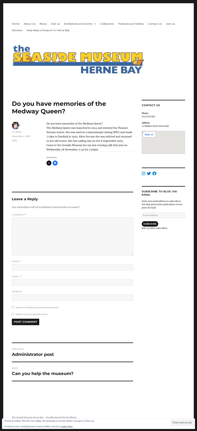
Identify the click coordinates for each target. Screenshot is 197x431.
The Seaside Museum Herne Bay (27, 417)
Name (16, 261)
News (43, 23)
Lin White (17, 132)
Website (17, 291)
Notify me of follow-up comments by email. (37, 307)
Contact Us (155, 23)
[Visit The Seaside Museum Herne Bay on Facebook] (154, 174)
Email (16, 276)
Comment (19, 214)
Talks (14, 140)
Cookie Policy (66, 426)
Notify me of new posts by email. (32, 314)
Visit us (55, 23)
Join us (170, 23)
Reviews (17, 30)
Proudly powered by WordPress (61, 417)
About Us (29, 23)
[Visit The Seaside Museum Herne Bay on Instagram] (143, 174)
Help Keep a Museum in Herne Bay (48, 30)
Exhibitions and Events (78, 23)
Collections (107, 23)
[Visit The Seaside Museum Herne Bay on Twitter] (149, 174)
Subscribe (149, 224)
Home (16, 23)
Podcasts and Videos (131, 23)
